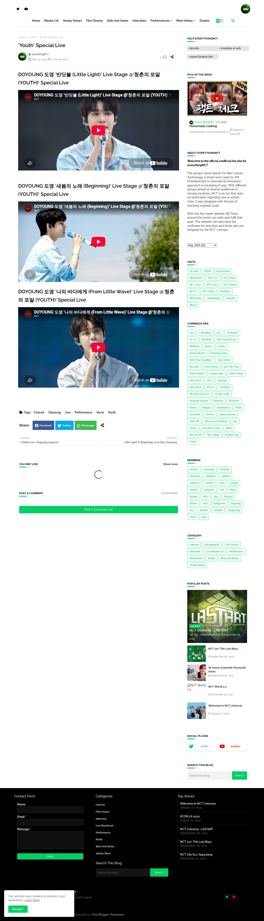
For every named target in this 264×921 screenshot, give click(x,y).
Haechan (195, 476)
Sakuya (228, 496)
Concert (39, 412)
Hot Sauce (196, 380)
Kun (222, 489)
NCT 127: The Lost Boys (223, 648)
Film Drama (231, 544)
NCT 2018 (229, 277)
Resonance (223, 407)
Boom (208, 346)
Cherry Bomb (197, 353)
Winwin (203, 510)
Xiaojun (218, 510)
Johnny (194, 489)
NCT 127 (213, 277)
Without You (232, 434)
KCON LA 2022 (190, 816)
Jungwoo (209, 489)
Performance (83, 412)
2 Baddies (205, 332)
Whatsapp (87, 425)
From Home (211, 366)
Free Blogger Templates (108, 914)
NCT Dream (230, 284)
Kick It (210, 387)
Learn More (32, 900)
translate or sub (231, 48)
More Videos (184, 20)
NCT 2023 (212, 284)
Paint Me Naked (199, 400)
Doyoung (54, 412)
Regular (207, 407)
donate (194, 48)
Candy (221, 346)
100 (192, 332)
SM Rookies (213, 298)
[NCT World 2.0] (196, 691)
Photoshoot (196, 558)
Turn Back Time (211, 428)
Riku (205, 496)
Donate (204, 20)
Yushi (193, 517)
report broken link (201, 56)
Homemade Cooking (203, 126)
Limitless (225, 387)
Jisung (234, 483)
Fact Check (224, 360)
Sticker (210, 414)
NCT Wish (208, 291)
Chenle (194, 469)
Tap (235, 421)
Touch (193, 428)
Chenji (207, 271)
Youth (32, 37)
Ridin (239, 407)
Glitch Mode (197, 373)
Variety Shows (72, 20)
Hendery (211, 476)
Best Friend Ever (226, 339)
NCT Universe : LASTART (196, 829)
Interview (195, 551)
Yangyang (234, 510)
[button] (233, 21)
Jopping (222, 380)
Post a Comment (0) (98, 509)
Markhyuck (196, 277)
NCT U (193, 291)
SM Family (196, 298)
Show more (170, 464)
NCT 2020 (195, 284)
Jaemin (209, 483)
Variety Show (197, 565)
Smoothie (195, 414)
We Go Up (196, 434)
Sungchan (219, 503)
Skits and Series (117, 20)
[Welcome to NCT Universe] (196, 710)
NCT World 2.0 (217, 686)
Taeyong (236, 503)
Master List (51, 20)
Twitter (66, 425)
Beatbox (206, 339)
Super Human (228, 414)
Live (68, 412)
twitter (204, 746)
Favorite (194, 366)
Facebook (46, 425)
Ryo (216, 496)
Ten (192, 510)
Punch (193, 407)
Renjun (194, 496)
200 (219, 332)
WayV (193, 305)
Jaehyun (194, 483)
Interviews (139, 20)
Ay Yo (193, 339)
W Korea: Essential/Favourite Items (227, 669)
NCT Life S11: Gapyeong (196, 854)
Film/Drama (94, 20)
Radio (211, 558)
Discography (211, 544)
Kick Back (195, 387)
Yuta (203, 517)
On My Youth (222, 394)
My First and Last (199, 394)
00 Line (194, 271)
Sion (205, 503)
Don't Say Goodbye (201, 360)
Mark (233, 489)
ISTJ (209, 380)
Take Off (194, 421)
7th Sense (232, 332)
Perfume (218, 400)
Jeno (222, 483)
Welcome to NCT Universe (225, 705)
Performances (160, 20)
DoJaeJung (223, 271)
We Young (213, 434)
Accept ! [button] (18, 909)
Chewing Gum (218, 353)
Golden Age (216, 373)
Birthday (194, 346)
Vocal (100, 412)
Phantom (234, 400)
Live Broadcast (214, 551)
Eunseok (225, 469)
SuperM (230, 298)
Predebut (225, 291)
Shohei (193, 503)
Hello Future (236, 373)
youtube (235, 746)
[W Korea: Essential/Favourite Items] (196, 672)
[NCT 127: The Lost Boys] (196, 653)
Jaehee (225, 476)
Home (36, 20)
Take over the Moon (216, 421)
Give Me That (231, 366)
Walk (229, 428)
